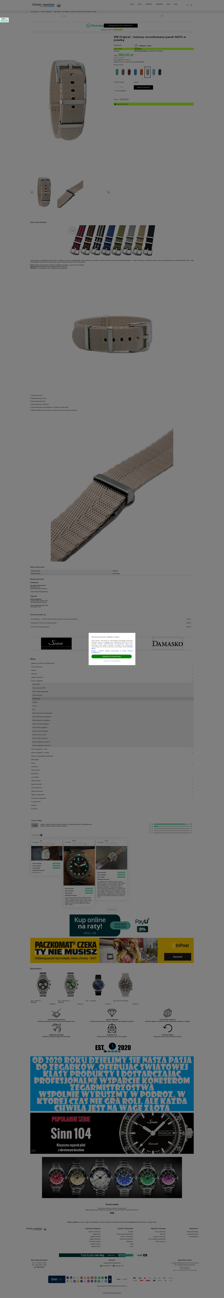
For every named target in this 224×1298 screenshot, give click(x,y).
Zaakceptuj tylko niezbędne (112, 661)
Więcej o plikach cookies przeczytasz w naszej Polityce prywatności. (112, 651)
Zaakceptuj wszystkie (111, 656)
